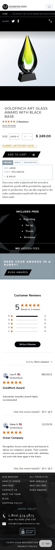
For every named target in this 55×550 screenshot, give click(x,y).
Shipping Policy (12, 503)
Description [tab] (30, 162)
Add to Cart (18, 154)
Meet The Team (11, 494)
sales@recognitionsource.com (24, 523)
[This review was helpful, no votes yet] (43, 412)
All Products (39, 477)
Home (5, 14)
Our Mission (10, 477)
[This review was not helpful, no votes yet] (49, 412)
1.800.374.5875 (21, 515)
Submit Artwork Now (18, 145)
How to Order (11, 481)
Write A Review (27, 344)
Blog (5, 498)
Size (5, 136)
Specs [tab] (18, 162)
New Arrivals (38, 481)
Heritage (8, 485)
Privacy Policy (27, 546)
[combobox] (39, 361)
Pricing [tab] (8, 162)
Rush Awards (18, 272)
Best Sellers (38, 485)
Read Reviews (9, 126)
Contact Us (9, 490)
